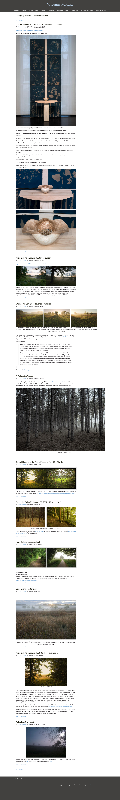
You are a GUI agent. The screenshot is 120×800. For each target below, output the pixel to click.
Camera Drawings (87, 10)
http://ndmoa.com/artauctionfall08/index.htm (60, 706)
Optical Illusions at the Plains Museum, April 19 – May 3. (39, 462)
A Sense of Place (62, 10)
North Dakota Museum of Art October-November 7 (37, 653)
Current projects (28, 370)
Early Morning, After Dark (26, 589)
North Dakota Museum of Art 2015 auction (33, 258)
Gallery (16, 10)
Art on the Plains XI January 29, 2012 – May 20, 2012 (38, 502)
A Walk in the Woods (24, 376)
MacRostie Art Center (63, 337)
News (24, 10)
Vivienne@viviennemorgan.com (40, 785)
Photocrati (88, 785)
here (27, 761)
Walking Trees (33, 10)
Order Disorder (101, 10)
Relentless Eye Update (25, 722)
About (44, 10)
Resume (51, 10)
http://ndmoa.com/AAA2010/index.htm (26, 580)
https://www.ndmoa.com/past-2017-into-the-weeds (29, 30)
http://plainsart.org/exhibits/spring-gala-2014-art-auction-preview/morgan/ (55, 493)
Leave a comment (21, 252)
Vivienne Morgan (22, 27)
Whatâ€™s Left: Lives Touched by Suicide (33, 304)
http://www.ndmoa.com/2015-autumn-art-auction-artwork (31, 264)
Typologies (74, 10)
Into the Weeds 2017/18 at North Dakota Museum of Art (39, 25)
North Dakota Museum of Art (28, 542)
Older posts (19, 20)
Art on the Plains (39, 531)
